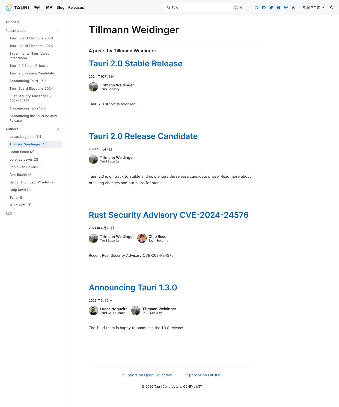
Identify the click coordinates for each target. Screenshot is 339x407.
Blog (60, 7)
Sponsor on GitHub (203, 375)
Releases (76, 7)
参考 (49, 7)
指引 (38, 7)
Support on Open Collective (147, 375)
